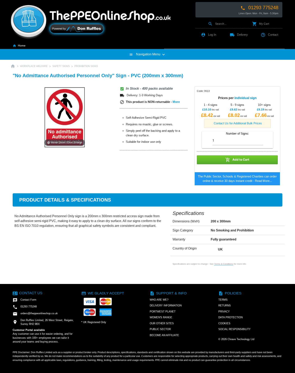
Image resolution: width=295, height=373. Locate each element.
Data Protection (230, 317)
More (176, 101)
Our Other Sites (162, 323)
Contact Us (27, 293)
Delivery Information (166, 305)
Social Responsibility (234, 329)
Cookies (224, 323)
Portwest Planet (163, 311)
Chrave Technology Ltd (241, 339)
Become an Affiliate (164, 335)
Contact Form (24, 300)
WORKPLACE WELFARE (34, 66)
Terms (223, 299)
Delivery (239, 34)
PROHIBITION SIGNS (86, 66)
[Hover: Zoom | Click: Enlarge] (65, 117)
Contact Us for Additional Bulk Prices (238, 123)
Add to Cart (237, 159)
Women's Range (161, 317)
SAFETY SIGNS (61, 66)
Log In (208, 34)
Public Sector (160, 329)
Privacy (224, 311)
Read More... (263, 180)
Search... (217, 23)
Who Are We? (159, 299)
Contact (269, 34)
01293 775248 (259, 7)
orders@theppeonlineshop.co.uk (35, 313)
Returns (224, 305)
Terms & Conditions (223, 264)
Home (19, 45)
